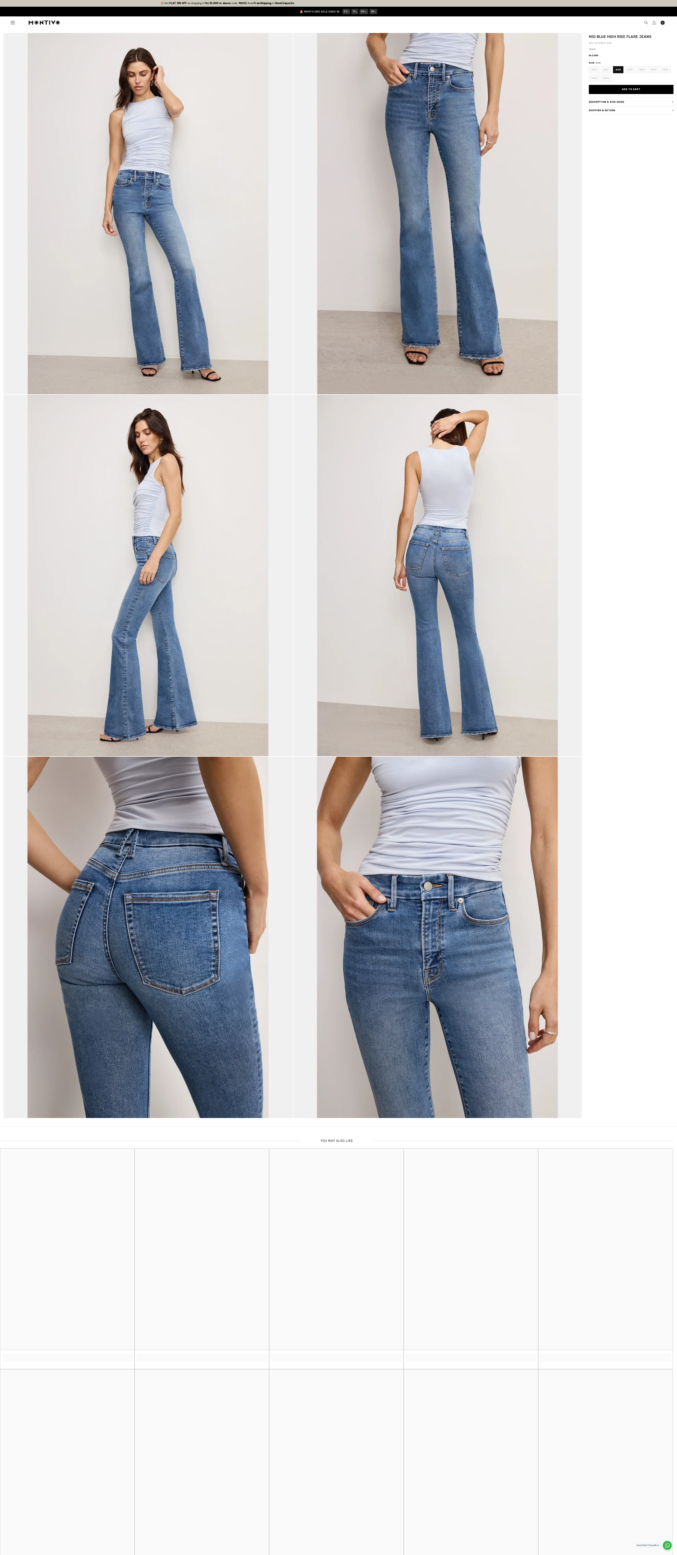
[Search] (646, 22)
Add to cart (631, 89)
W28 (618, 69)
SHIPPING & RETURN (602, 110)
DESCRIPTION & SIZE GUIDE (606, 102)
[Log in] (654, 23)
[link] (67, 1355)
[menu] (13, 22)
